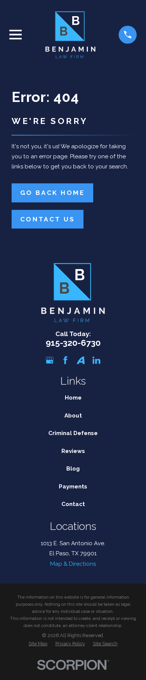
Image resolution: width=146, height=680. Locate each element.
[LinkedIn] (96, 360)
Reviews (73, 451)
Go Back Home (52, 192)
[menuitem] (37, 644)
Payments (73, 486)
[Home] (70, 35)
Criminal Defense (73, 433)
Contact (73, 504)
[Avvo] (81, 360)
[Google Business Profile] (50, 360)
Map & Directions (73, 564)
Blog (73, 468)
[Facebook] (65, 360)
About (73, 415)
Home (73, 397)
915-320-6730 (73, 343)
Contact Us (47, 219)
